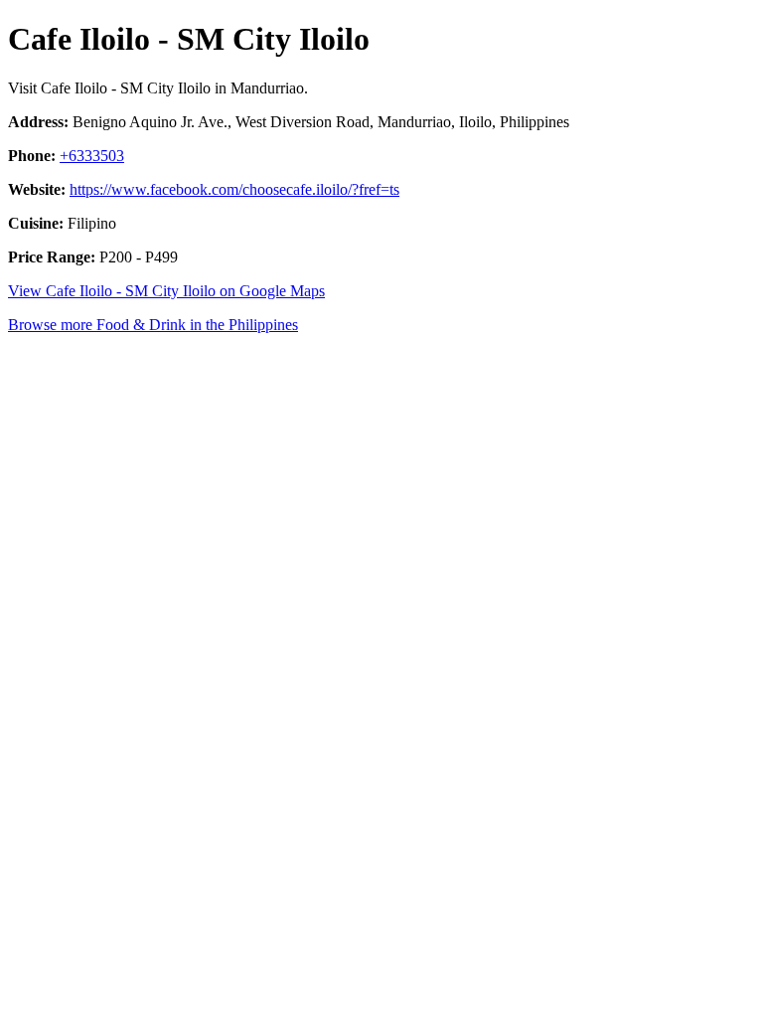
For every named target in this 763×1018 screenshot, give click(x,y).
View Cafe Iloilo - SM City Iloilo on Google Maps (166, 290)
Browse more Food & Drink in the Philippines (153, 324)
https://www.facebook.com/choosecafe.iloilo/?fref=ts (234, 189)
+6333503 (92, 155)
